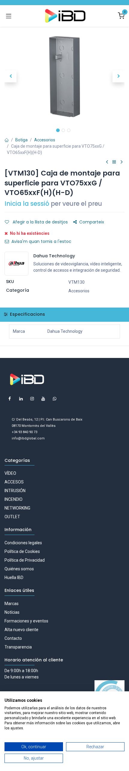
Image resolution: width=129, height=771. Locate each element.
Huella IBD (13, 577)
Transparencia (18, 647)
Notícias (12, 612)
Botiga (21, 139)
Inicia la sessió (26, 203)
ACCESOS (14, 482)
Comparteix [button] (91, 222)
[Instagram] (32, 398)
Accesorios (44, 139)
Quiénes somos (19, 568)
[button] (10, 76)
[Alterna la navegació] (8, 16)
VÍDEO (10, 473)
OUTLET (12, 516)
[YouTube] (43, 398)
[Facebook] (9, 398)
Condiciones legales (23, 542)
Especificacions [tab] (27, 314)
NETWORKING (17, 508)
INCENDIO (13, 499)
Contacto (13, 638)
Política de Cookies (22, 551)
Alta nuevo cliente (21, 629)
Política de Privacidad (24, 560)
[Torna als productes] (114, 162)
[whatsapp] (54, 398)
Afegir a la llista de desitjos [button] (39, 222)
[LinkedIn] (21, 398)
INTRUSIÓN (15, 490)
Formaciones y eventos (26, 621)
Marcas (11, 603)
